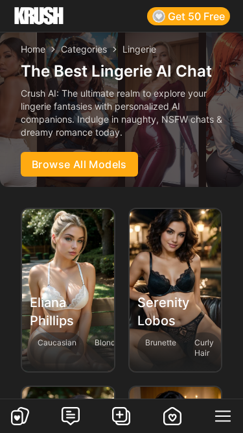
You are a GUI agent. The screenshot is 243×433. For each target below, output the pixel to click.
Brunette (160, 342)
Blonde (107, 342)
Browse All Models (79, 164)
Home (33, 49)
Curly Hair (204, 348)
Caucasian (57, 342)
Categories (84, 49)
